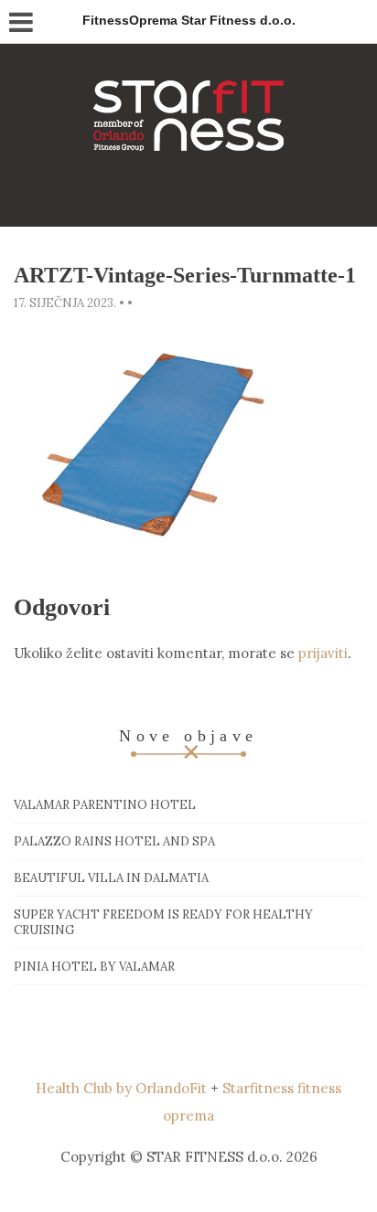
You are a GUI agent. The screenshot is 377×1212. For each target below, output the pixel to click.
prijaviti (323, 653)
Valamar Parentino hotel (105, 805)
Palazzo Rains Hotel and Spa (114, 841)
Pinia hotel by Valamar (94, 966)
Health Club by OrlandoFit (121, 1088)
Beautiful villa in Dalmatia (111, 878)
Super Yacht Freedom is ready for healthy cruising (163, 922)
